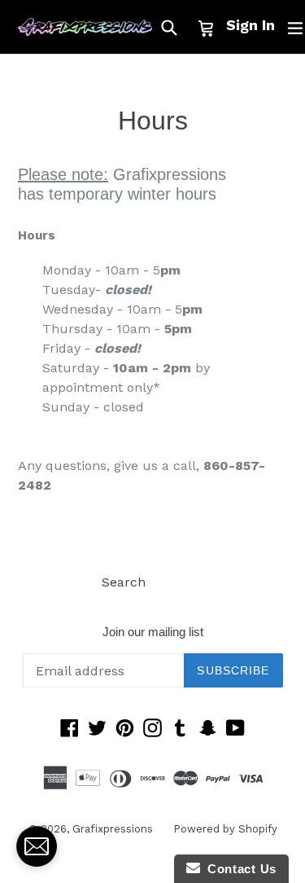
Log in (185, 582)
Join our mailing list (152, 632)
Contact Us (238, 869)
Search (124, 582)
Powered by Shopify (225, 829)
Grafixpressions (112, 829)
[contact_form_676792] (36, 846)
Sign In (250, 24)
